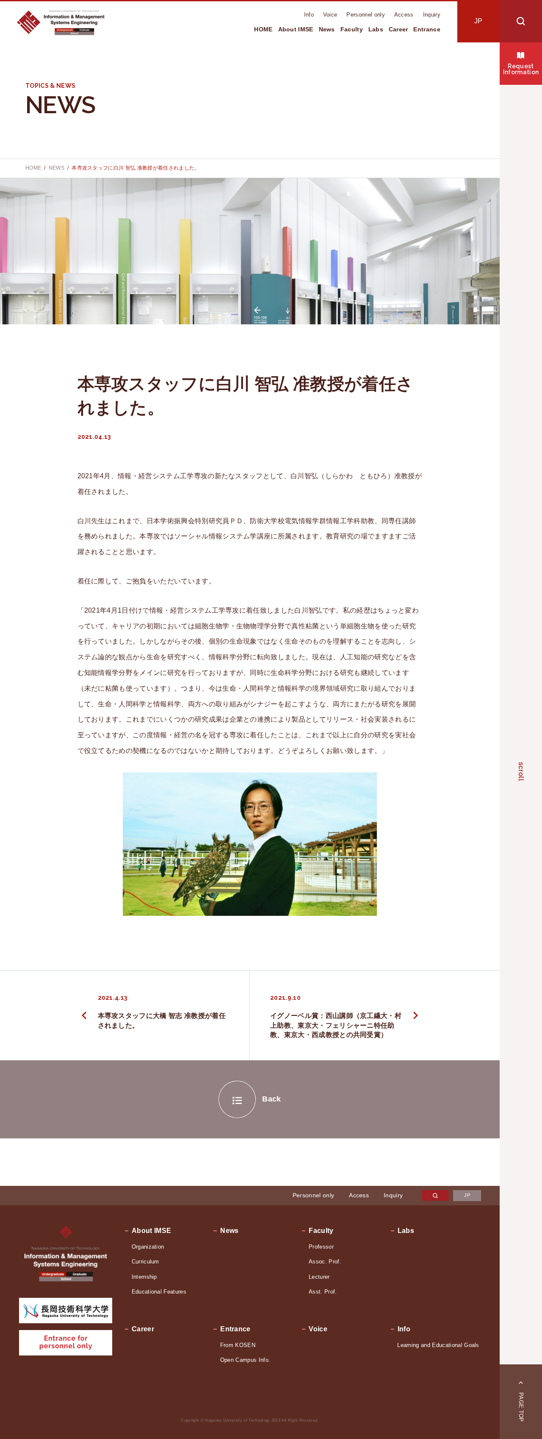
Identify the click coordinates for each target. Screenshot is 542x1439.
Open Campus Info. (245, 1360)
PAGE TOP (521, 1407)
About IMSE (295, 29)
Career (398, 29)
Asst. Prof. (323, 1291)
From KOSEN (237, 1345)
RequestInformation (521, 69)
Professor (321, 1247)
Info (309, 14)
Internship (144, 1277)
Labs (375, 29)
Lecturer (319, 1277)
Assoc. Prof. (325, 1261)
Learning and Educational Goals (438, 1345)
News (327, 29)
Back (271, 1099)
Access (404, 14)
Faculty (351, 29)
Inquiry (431, 14)
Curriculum (145, 1261)
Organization (148, 1247)
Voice (330, 14)
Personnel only (365, 14)
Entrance (426, 29)
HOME (263, 29)
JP (478, 21)
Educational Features (159, 1291)
